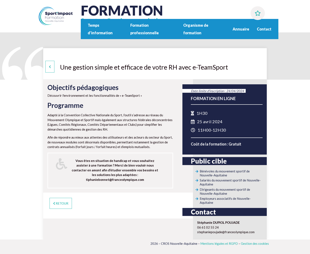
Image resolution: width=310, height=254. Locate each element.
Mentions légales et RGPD (219, 243)
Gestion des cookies (255, 243)
